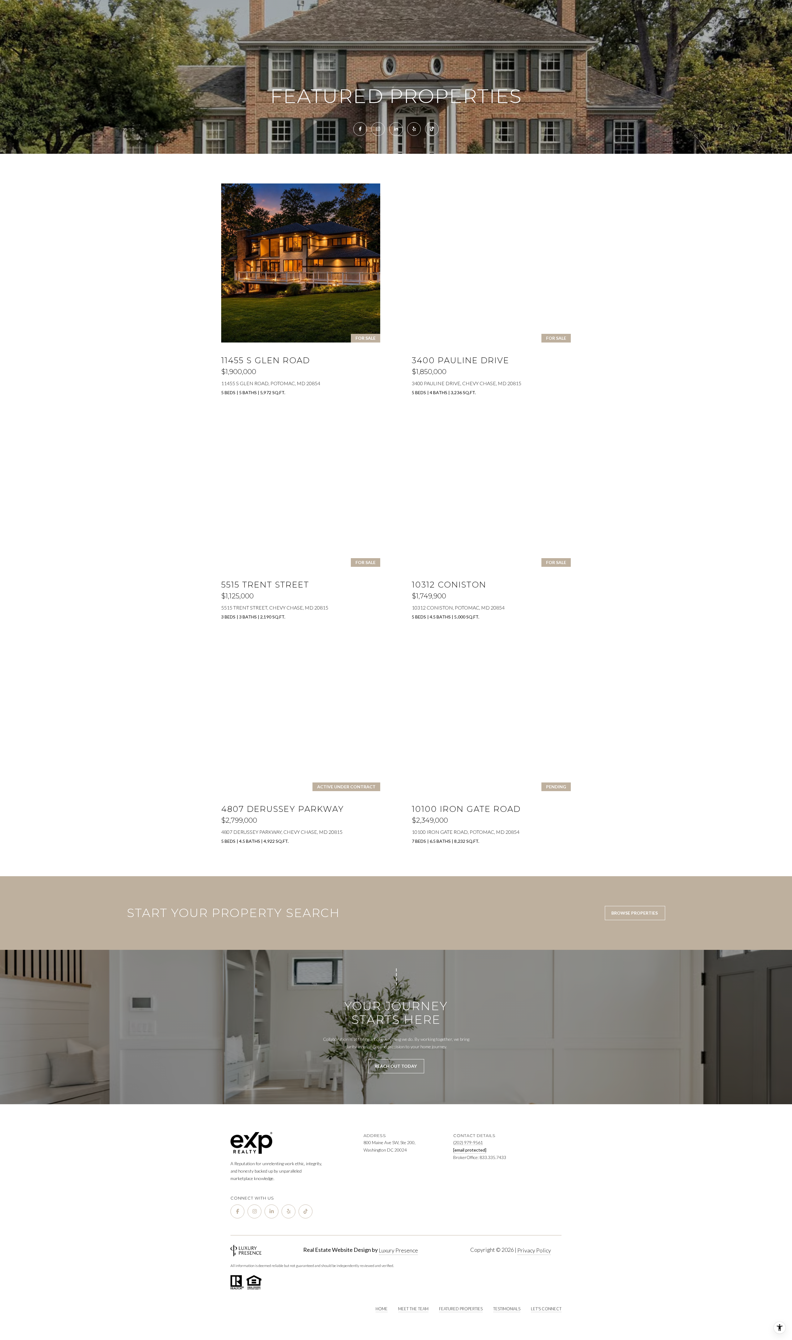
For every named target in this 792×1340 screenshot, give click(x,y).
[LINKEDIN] (396, 129)
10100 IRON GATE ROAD (466, 809)
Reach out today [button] (396, 1066)
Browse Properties (635, 913)
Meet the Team (413, 1308)
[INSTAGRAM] (378, 129)
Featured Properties (461, 1308)
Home (382, 1308)
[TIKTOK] (432, 129)
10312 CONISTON (449, 585)
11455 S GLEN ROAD (265, 360)
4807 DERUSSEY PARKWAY (282, 809)
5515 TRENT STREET (265, 585)
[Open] (300, 263)
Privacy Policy (534, 1250)
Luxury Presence (398, 1250)
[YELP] (414, 129)
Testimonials (506, 1308)
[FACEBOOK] (360, 129)
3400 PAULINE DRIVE (460, 360)
